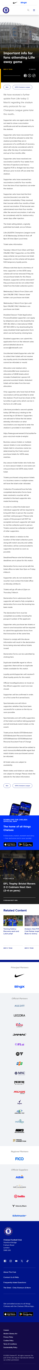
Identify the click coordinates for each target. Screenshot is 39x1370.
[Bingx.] (24, 2)
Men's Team (7, 69)
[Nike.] (15, 2)
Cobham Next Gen (10, 900)
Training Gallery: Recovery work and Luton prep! (11, 931)
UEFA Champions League (22, 87)
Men (7, 87)
